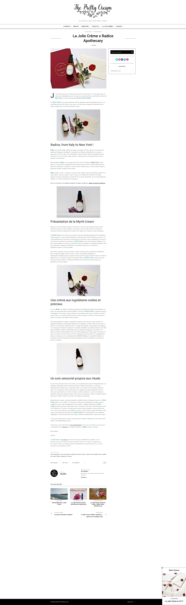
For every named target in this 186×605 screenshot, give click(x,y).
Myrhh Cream (97, 454)
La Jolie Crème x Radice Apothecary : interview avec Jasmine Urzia (92, 515)
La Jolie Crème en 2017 (174, 601)
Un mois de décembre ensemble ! (63, 513)
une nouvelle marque (76, 425)
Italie (83, 454)
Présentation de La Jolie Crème (59, 503)
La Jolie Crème (88, 31)
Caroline (94, 45)
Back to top (130, 601)
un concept (64, 439)
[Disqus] (78, 540)
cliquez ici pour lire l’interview (97, 183)
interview (65, 427)
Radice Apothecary (62, 456)
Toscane (70, 456)
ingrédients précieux (76, 454)
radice (54, 456)
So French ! (84, 471)
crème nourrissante (65, 454)
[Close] (162, 568)
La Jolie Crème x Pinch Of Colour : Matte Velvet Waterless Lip (97, 504)
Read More (84, 477)
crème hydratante (55, 454)
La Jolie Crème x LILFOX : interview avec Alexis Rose (78, 503)
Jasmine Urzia (89, 454)
